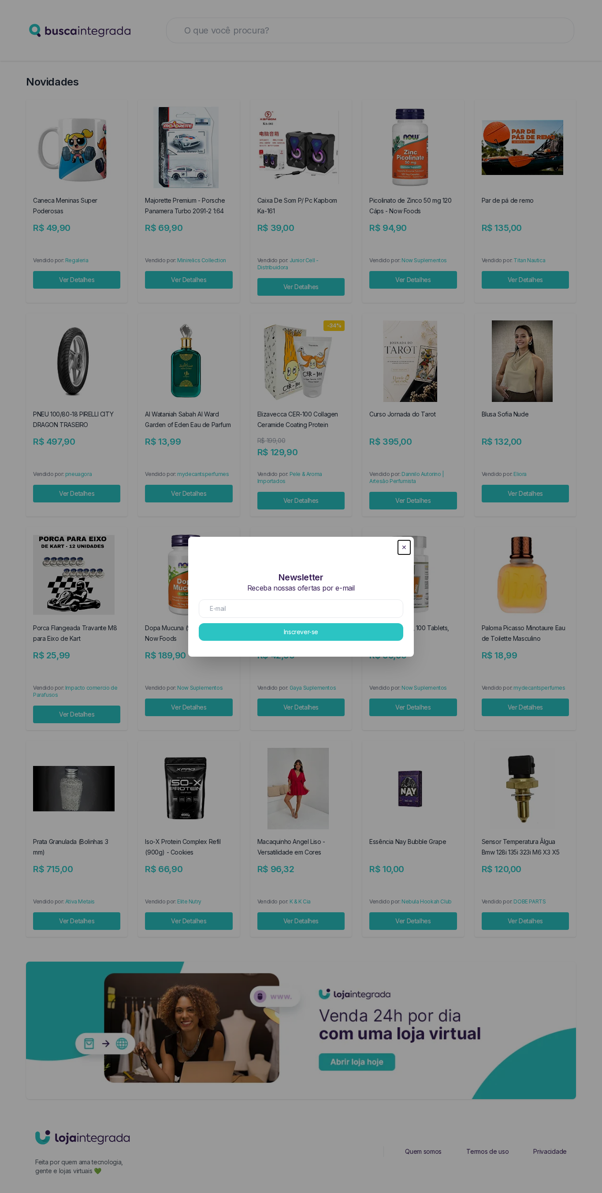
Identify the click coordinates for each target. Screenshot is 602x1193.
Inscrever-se (301, 632)
